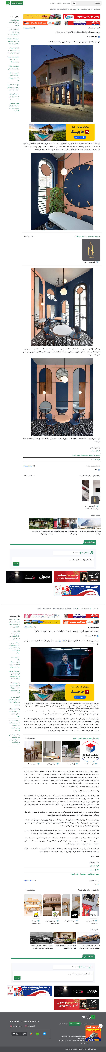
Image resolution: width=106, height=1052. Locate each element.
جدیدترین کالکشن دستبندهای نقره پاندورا (86, 455)
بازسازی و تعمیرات (94, 28)
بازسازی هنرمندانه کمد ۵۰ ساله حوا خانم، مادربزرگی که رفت (14, 77)
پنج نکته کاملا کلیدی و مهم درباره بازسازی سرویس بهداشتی (13, 87)
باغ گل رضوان (95, 451)
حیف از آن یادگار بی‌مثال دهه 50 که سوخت (14, 23)
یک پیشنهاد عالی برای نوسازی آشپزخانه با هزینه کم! (13, 32)
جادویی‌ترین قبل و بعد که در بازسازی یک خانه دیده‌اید (14, 96)
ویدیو (53, 3)
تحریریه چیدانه (90, 466)
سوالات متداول (63, 1023)
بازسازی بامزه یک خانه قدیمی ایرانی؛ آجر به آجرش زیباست (13, 50)
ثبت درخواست (17, 3)
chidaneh (31, 1026)
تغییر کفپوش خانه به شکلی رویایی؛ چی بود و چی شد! (13, 59)
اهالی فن (67, 3)
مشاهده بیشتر (30, 236)
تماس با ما (84, 1023)
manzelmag (17, 1026)
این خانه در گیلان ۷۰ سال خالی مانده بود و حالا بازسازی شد (13, 41)
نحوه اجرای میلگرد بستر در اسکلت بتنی (13, 67)
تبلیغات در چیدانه (75, 1023)
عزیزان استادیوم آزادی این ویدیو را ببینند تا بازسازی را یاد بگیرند (14, 107)
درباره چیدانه (92, 1023)
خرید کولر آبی (95, 459)
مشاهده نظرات (27, 28)
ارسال (16, 563)
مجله (59, 3)
